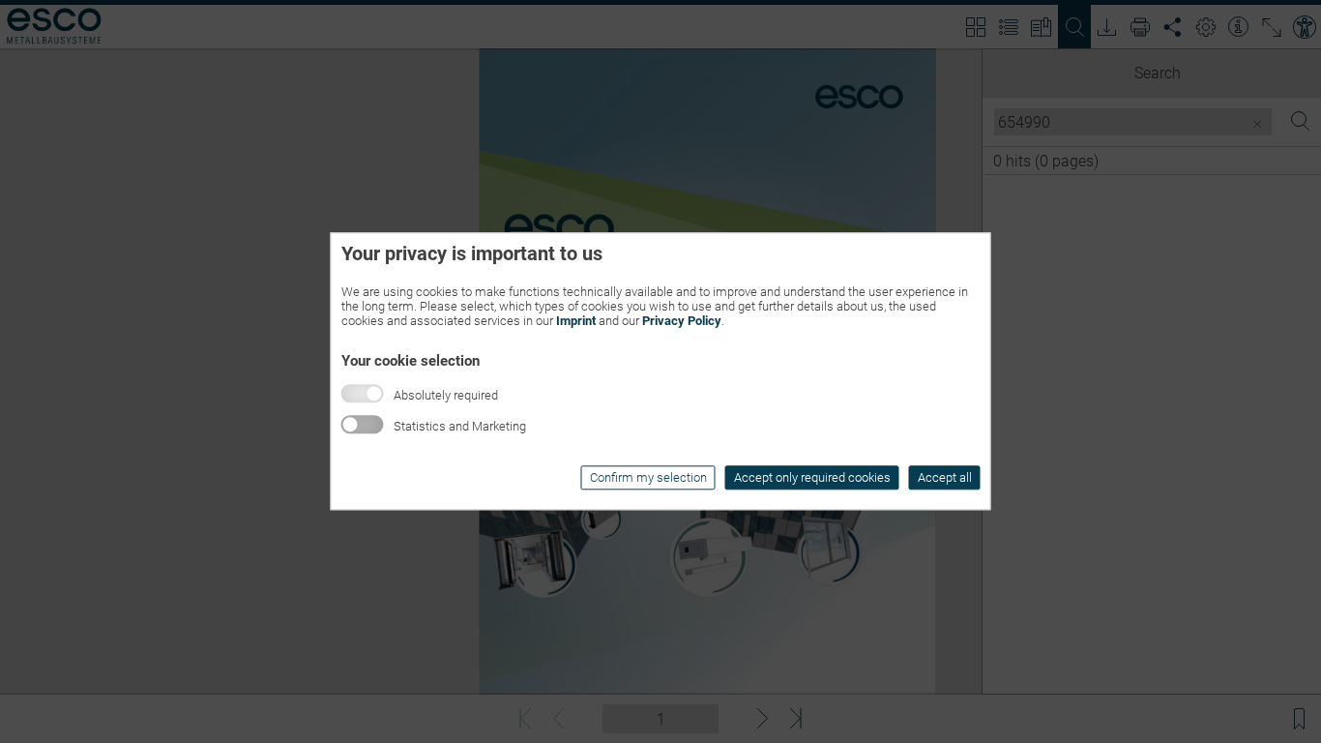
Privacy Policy (681, 320)
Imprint (576, 320)
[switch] (362, 425)
